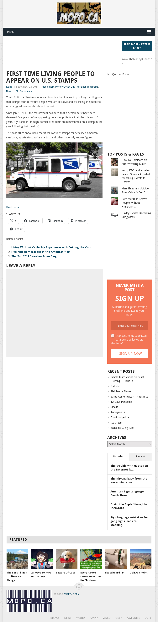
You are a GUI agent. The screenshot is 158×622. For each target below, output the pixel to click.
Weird (80, 617)
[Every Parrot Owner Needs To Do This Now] (91, 559)
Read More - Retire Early (137, 46)
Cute (148, 617)
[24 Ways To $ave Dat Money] (42, 559)
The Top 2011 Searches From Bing (34, 256)
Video (107, 617)
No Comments (24, 91)
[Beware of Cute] (67, 559)
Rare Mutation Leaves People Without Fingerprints (134, 202)
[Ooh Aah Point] (140, 559)
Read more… (14, 207)
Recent (140, 456)
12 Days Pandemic (121, 401)
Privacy (54, 617)
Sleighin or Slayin (121, 391)
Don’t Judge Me (120, 417)
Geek (118, 617)
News (9, 91)
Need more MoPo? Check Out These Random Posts (70, 86)
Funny (94, 617)
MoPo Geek (71, 594)
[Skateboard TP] (116, 559)
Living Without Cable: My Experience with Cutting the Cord (51, 247)
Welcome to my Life (122, 427)
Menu (10, 31)
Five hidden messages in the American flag (40, 251)
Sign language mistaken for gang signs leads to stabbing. (129, 521)
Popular (118, 456)
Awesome (133, 617)
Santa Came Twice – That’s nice (129, 396)
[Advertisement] (76, 49)
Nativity (115, 386)
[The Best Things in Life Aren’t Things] (17, 559)
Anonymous (118, 412)
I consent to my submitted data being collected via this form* (129, 339)
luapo (9, 86)
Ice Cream (116, 422)
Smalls (114, 407)
